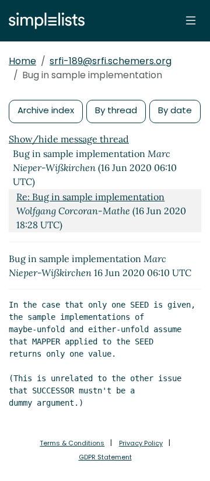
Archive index (46, 110)
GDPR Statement (105, 457)
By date (175, 110)
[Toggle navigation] (190, 20)
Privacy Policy (141, 443)
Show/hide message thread (69, 139)
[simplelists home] (44, 21)
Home (22, 61)
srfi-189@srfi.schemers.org (111, 61)
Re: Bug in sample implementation (90, 197)
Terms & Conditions (72, 443)
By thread (116, 110)
